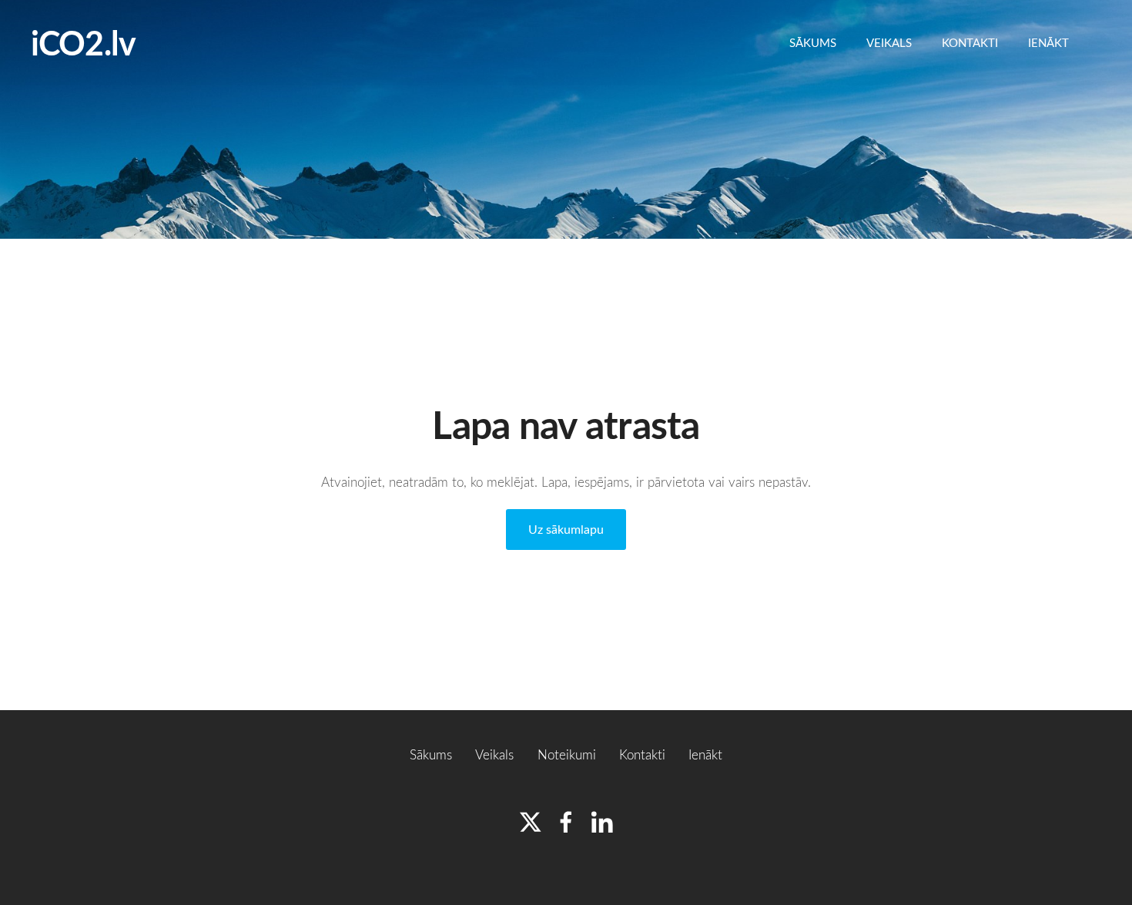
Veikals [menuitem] (889, 42)
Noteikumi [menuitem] (567, 754)
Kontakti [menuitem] (970, 42)
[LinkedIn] (602, 822)
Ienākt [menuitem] (1048, 42)
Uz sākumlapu (566, 529)
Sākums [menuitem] (812, 42)
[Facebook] (566, 822)
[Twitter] (530, 822)
